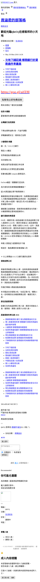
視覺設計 (18, 433)
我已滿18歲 (5, 577)
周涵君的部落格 (13, 20)
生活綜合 (19, 41)
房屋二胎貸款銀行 (12, 80)
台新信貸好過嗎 (11, 72)
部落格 (8, 48)
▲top (3, 437)
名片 (7, 51)
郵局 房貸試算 (10, 74)
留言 (19, 427)
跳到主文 (4, 26)
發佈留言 (5, 455)
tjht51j (3, 415)
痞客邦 (14, 427)
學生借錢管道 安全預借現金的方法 (18, 335)
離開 (12, 577)
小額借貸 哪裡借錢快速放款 (16, 327)
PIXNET (10, 546)
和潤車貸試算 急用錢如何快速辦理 (18, 338)
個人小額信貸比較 (12, 85)
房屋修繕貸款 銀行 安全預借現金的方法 (20, 319)
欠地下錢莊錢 (10, 69)
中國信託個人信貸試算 (14, 82)
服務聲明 (24, 549)
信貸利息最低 (10, 366)
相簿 (7, 45)
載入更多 (5, 441)
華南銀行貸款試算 (12, 77)
